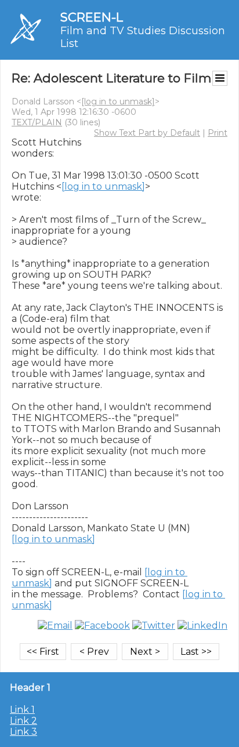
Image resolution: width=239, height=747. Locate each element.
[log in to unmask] (118, 101)
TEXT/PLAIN (37, 122)
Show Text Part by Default (147, 133)
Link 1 (22, 709)
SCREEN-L (91, 17)
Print (217, 133)
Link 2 (23, 720)
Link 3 (23, 731)
